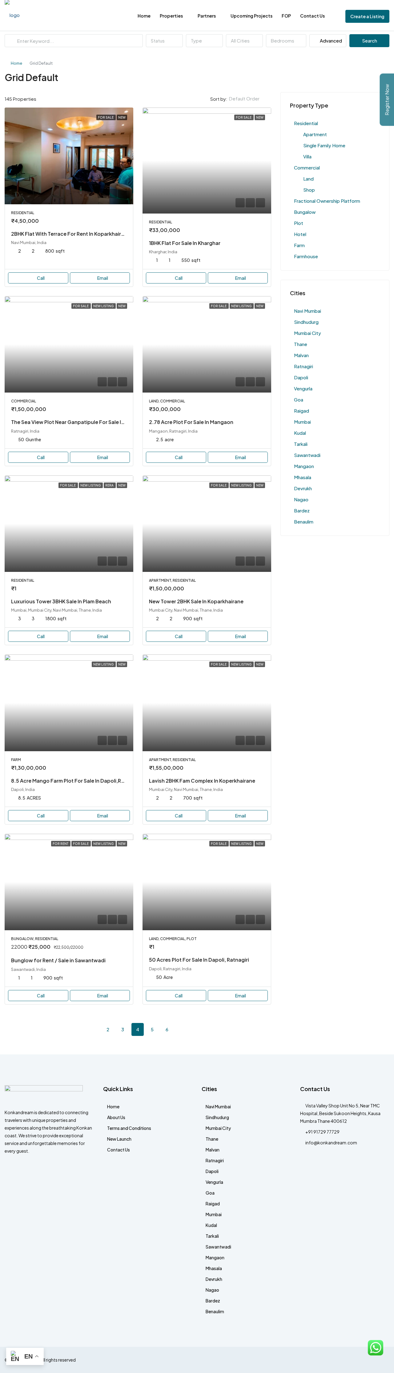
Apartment (315, 134)
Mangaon (304, 466)
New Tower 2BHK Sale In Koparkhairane (196, 601)
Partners (207, 15)
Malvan (301, 355)
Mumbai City (307, 333)
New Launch (119, 1139)
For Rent (61, 843)
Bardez (302, 510)
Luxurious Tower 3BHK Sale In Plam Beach (61, 601)
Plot (298, 223)
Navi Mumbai (307, 311)
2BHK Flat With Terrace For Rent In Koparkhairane (70, 233)
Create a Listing (367, 16)
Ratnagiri (303, 366)
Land (308, 178)
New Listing (103, 306)
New (122, 117)
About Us (116, 1117)
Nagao (301, 499)
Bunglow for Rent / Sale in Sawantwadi (58, 960)
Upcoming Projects (251, 15)
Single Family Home (324, 145)
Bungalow (305, 212)
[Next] (182, 1029)
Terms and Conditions (129, 1128)
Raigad (301, 411)
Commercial (307, 167)
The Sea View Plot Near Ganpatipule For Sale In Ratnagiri (79, 422)
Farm (299, 245)
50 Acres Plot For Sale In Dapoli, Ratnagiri (199, 959)
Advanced (330, 40)
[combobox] (164, 40)
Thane (300, 344)
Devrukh (303, 488)
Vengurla (303, 388)
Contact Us (312, 15)
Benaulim (303, 521)
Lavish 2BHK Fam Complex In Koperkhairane (202, 780)
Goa (298, 399)
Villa (307, 156)
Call (41, 278)
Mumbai (302, 422)
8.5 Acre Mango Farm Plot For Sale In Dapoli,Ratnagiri (75, 780)
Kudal (300, 433)
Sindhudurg (306, 322)
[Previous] (78, 1029)
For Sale (106, 117)
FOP (286, 15)
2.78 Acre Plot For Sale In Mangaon (191, 422)
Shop (309, 190)
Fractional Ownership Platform (327, 201)
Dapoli (301, 377)
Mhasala (302, 477)
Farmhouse (306, 256)
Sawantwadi (307, 455)
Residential (306, 123)
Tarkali (301, 444)
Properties (171, 15)
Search (369, 40)
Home (144, 15)
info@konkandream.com (331, 1142)
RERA (109, 485)
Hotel (300, 234)
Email (102, 278)
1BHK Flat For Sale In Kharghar (184, 243)
